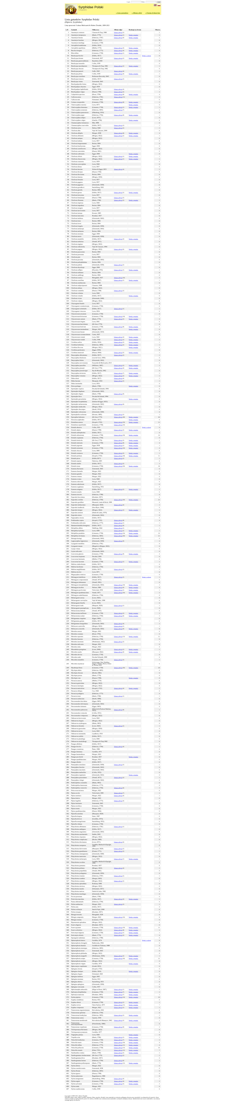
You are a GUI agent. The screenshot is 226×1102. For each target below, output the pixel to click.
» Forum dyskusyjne (152, 13)
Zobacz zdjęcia (118, 32)
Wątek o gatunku (133, 35)
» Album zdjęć (137, 13)
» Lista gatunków (122, 13)
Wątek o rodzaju (146, 55)
